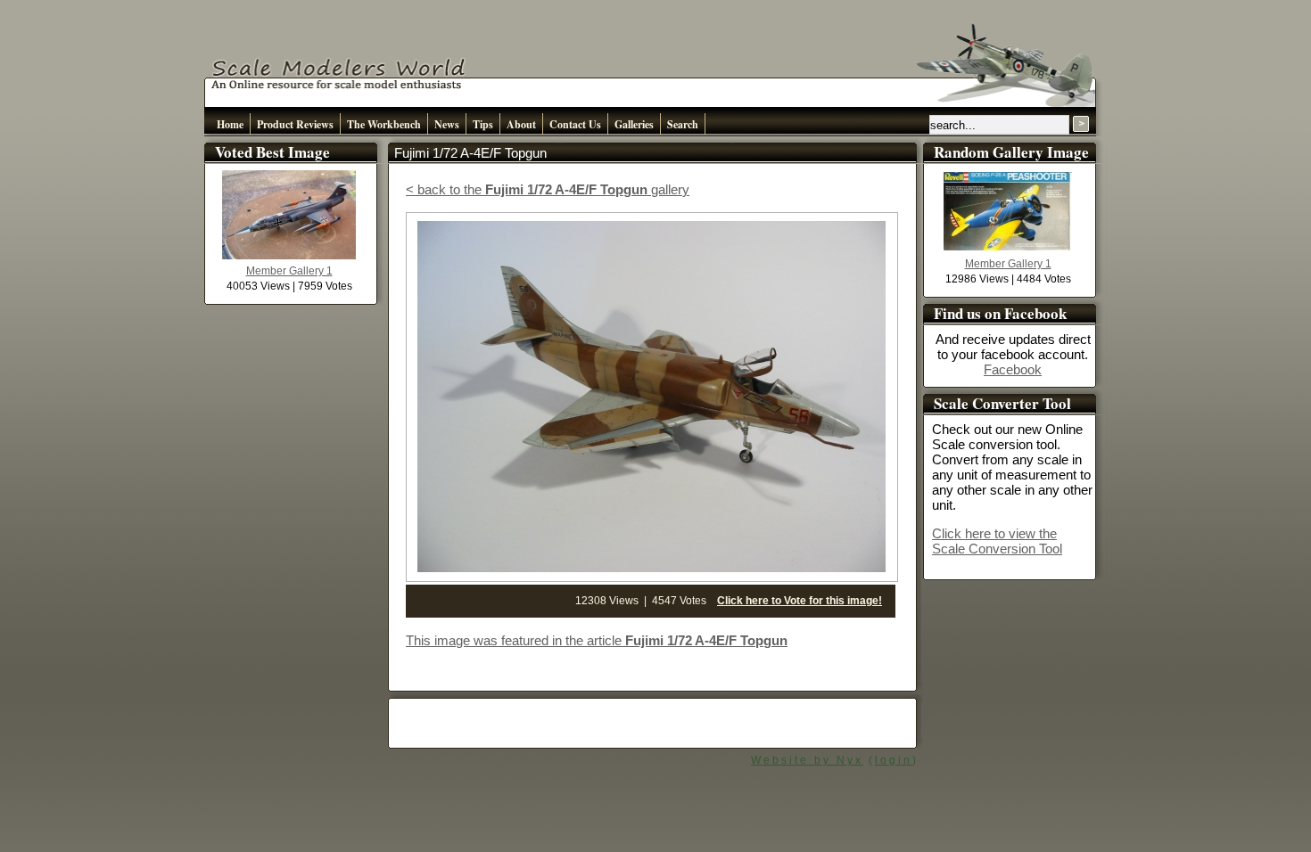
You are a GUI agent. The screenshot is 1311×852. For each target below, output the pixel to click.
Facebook (1013, 369)
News (446, 124)
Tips (483, 124)
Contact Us (575, 124)
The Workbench (384, 124)
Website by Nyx (807, 760)
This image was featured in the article (596, 640)
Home (230, 124)
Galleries (634, 124)
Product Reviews (295, 124)
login (893, 760)
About (521, 124)
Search (682, 124)
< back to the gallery (547, 189)
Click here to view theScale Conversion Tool (997, 541)
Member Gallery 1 (289, 271)
